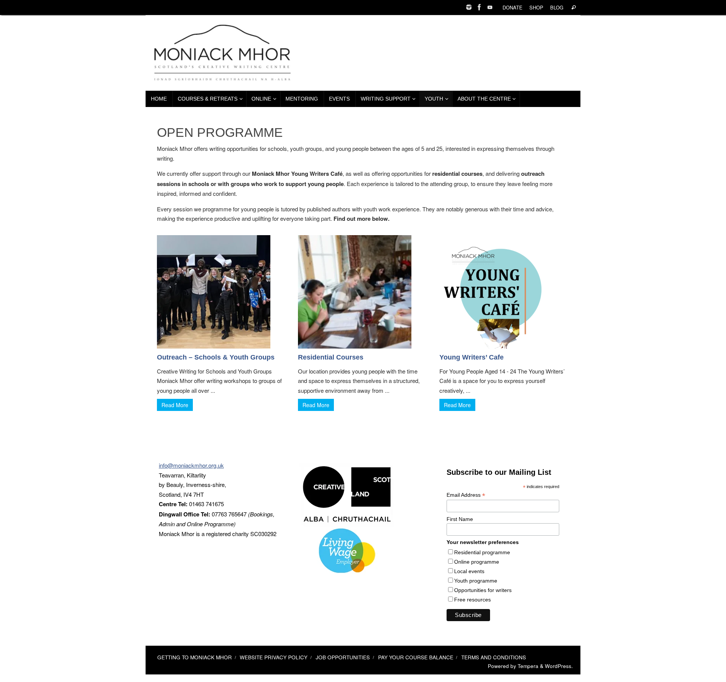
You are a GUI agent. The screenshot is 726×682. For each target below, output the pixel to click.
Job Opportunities (343, 657)
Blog (556, 7)
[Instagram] (469, 7)
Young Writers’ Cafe (471, 357)
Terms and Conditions (493, 657)
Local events (469, 571)
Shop (536, 7)
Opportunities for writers (483, 590)
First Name (460, 519)
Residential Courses (330, 357)
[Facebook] (479, 7)
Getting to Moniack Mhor (194, 657)
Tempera (528, 666)
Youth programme (475, 581)
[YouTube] (490, 7)
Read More (174, 405)
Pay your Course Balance (415, 657)
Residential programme (482, 552)
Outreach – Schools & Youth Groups (216, 357)
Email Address (466, 495)
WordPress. (559, 666)
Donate (513, 7)
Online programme (476, 562)
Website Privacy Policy (273, 657)
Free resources (472, 600)
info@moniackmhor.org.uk (191, 465)
